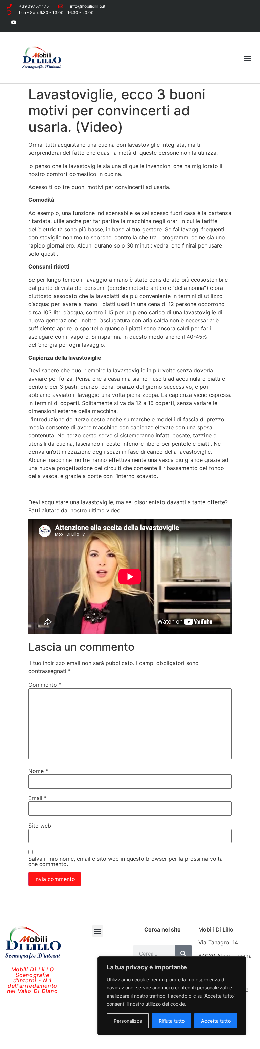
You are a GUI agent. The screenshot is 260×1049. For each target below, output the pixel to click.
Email (37, 798)
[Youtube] (14, 22)
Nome (38, 771)
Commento (44, 684)
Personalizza (128, 1021)
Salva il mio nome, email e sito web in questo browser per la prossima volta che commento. (125, 861)
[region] (172, 995)
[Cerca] (183, 953)
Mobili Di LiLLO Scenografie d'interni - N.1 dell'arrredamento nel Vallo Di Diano (32, 980)
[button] (247, 57)
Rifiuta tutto (172, 1021)
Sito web (39, 825)
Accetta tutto (216, 1021)
